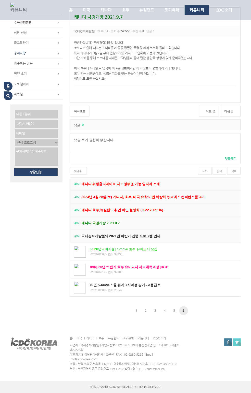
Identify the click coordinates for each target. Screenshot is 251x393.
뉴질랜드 (146, 10)
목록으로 (80, 111)
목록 (234, 171)
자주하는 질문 (23, 63)
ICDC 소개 (223, 10)
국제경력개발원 (85, 31)
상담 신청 (20, 32)
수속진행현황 (23, 22)
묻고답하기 (21, 42)
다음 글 (229, 111)
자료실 (18, 94)
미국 (86, 10)
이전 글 (210, 111)
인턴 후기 (20, 73)
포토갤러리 (21, 84)
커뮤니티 (196, 10)
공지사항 (20, 53)
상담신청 (36, 172)
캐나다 (106, 10)
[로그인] (8, 86)
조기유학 (171, 10)
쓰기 (204, 171)
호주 (125, 10)
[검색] (8, 95)
